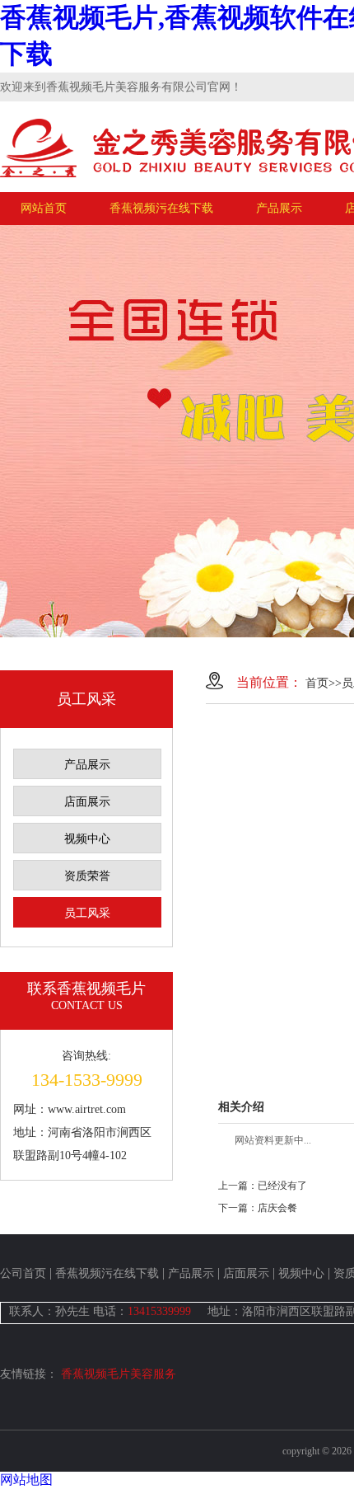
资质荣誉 (87, 876)
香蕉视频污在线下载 (161, 208)
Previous (29, 431)
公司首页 (23, 1273)
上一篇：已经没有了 (262, 1185)
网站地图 (26, 1480)
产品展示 (279, 208)
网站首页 (44, 208)
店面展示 (87, 802)
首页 (316, 683)
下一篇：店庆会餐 (257, 1208)
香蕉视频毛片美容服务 (118, 1374)
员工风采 (87, 913)
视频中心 (87, 839)
